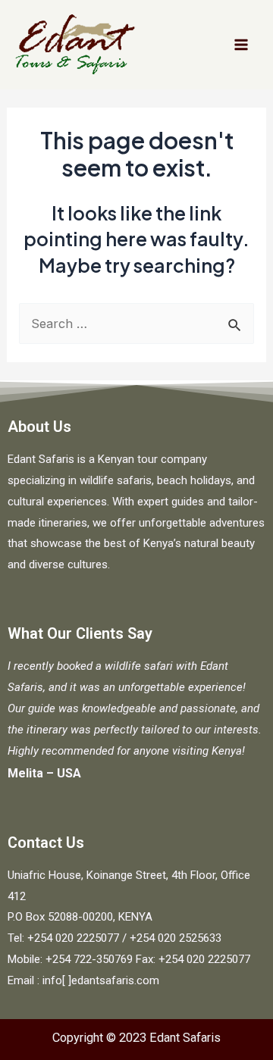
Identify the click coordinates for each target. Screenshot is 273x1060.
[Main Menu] (241, 45)
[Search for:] (136, 323)
